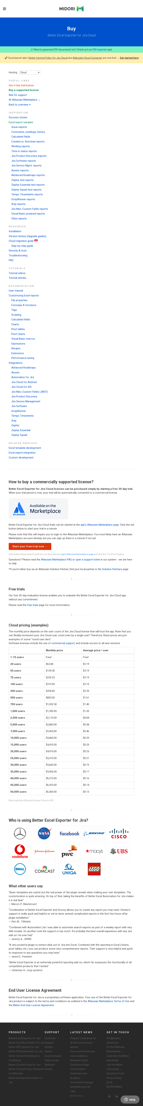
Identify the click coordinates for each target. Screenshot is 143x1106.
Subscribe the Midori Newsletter (118, 1058)
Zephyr (15, 425)
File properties (19, 300)
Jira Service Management (25, 401)
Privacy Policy (114, 1078)
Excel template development (25, 448)
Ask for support (18, 95)
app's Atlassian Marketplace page (100, 524)
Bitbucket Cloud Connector (87, 58)
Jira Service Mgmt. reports (26, 165)
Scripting (16, 314)
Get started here (129, 58)
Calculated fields (20, 136)
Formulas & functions (23, 305)
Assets (15, 372)
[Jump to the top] (71, 1014)
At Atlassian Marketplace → (25, 99)
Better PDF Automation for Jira (26, 1051)
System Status (49, 1049)
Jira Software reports (23, 160)
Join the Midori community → (115, 1066)
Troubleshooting (18, 255)
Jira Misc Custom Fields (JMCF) (29, 391)
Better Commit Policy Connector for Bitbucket (26, 1071)
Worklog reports (20, 146)
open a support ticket (88, 559)
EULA (109, 1082)
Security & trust (18, 250)
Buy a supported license (24, 90)
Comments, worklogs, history (28, 132)
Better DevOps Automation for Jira (25, 1080)
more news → (77, 1095)
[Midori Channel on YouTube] (109, 1096)
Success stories (18, 117)
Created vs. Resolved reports (27, 141)
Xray (13, 420)
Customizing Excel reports (24, 295)
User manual (16, 290)
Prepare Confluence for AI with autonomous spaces (83, 1042)
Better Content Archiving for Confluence (24, 1058)
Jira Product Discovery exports (29, 155)
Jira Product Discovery (24, 396)
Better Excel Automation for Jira (26, 1042)
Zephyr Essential (20, 430)
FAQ (11, 260)
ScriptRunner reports (23, 199)
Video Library (52, 1060)
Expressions (18, 343)
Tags (14, 309)
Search (48, 1069)
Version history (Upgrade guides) (27, 236)
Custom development (21, 457)
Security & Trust (115, 1073)
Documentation (53, 1056)
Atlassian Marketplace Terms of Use (108, 1001)
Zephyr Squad (19, 435)
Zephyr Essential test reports (28, 184)
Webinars (50, 1064)
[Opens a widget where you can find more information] (130, 1100)
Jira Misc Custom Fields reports (29, 208)
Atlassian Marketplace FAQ (56, 559)
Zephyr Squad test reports (26, 189)
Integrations (15, 362)
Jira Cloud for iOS (21, 386)
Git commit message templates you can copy (81, 1087)
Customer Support (50, 1040)
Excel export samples (21, 122)
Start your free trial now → (30, 546)
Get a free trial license (21, 85)
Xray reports (18, 204)
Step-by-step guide (22, 245)
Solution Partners (112, 569)
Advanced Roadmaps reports (28, 175)
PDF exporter (100, 49)
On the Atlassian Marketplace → (116, 1049)
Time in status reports (24, 151)
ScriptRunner (18, 411)
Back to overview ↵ (20, 104)
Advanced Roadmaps (23, 367)
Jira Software (19, 406)
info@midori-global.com (114, 1040)
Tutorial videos (17, 273)
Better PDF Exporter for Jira (24, 1047)
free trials (32, 605)
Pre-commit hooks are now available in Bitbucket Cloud (82, 1056)
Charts (15, 324)
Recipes (15, 348)
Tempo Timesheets (22, 415)
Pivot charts (18, 334)
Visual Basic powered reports (28, 213)
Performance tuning (22, 358)
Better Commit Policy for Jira (25, 1064)
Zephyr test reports (22, 180)
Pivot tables (18, 329)
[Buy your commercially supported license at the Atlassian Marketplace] (38, 508)
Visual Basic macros (23, 338)
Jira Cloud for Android (24, 382)
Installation (15, 231)
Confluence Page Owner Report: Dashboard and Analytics (79, 1071)
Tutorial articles (17, 277)
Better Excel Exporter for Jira (24, 1038)
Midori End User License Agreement (33, 1005)
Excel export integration (22, 452)
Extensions (17, 353)
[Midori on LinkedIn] (116, 1096)
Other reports (19, 218)
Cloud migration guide (21, 241)
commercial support (63, 643)
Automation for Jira (22, 377)
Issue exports (19, 127)
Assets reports (20, 170)
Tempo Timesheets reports (27, 194)
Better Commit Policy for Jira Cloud (48, 58)
